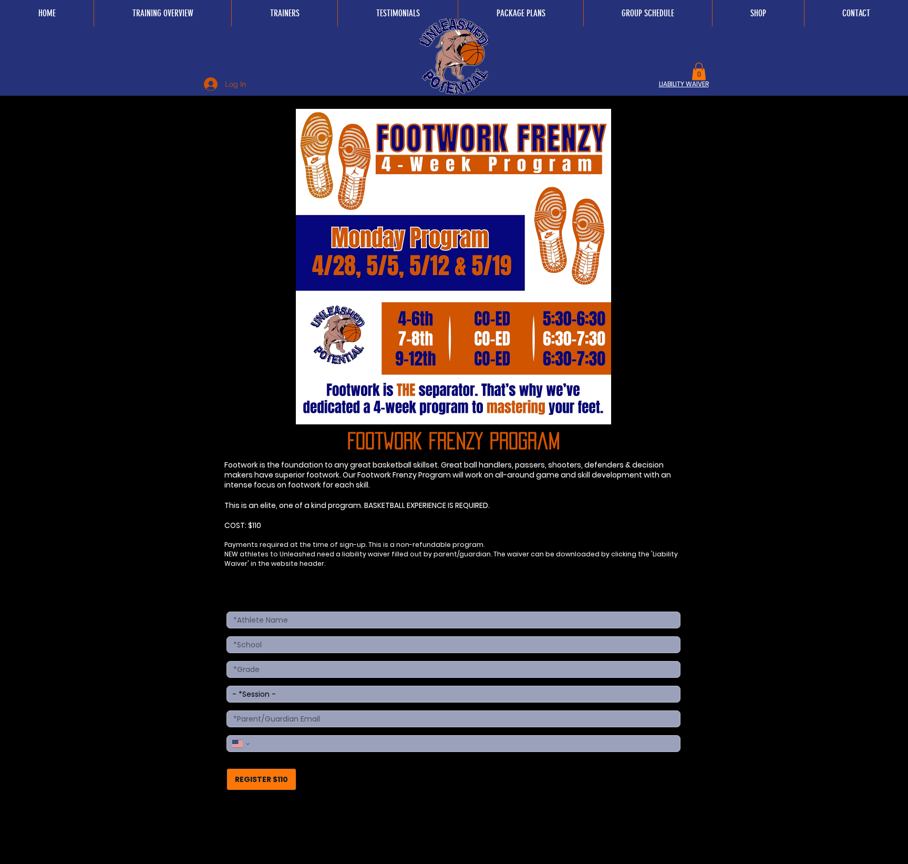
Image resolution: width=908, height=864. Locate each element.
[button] (699, 71)
